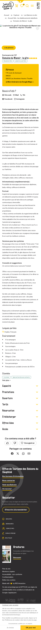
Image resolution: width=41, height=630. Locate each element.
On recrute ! (7, 489)
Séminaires (9, 524)
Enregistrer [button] (29, 443)
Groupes (8, 519)
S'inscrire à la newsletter (16, 510)
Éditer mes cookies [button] (8, 580)
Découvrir (17, 558)
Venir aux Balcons (9, 485)
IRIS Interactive (20, 583)
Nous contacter (8, 480)
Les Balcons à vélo (30, 15)
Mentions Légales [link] (8, 571)
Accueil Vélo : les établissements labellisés (22, 18)
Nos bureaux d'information (13, 476)
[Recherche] (27, 5)
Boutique (8, 538)
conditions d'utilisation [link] (24, 590)
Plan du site (6, 569)
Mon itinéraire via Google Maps (20, 82)
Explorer (16, 15)
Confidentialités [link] (7, 577)
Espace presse (10, 533)
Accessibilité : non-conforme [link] (12, 574)
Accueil (6, 15)
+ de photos (8, 48)
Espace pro (10, 528)
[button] (20, 1)
